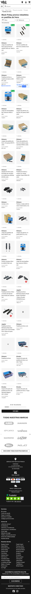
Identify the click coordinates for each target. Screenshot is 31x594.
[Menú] (2, 6)
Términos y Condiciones (7, 527)
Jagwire (18, 290)
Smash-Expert (20, 551)
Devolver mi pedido (6, 517)
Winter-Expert (19, 566)
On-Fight (3, 568)
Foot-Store (4, 553)
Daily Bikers (4, 546)
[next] (30, 434)
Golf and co (4, 557)
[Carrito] (29, 2)
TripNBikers (19, 564)
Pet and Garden (20, 548)
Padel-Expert (19, 544)
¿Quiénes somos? (6, 524)
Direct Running (5, 548)
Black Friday (8, 10)
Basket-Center (5, 544)
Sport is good (19, 557)
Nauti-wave (4, 566)
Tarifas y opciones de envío (8, 535)
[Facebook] (13, 591)
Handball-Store (5, 559)
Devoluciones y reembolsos (8, 529)
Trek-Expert (19, 560)
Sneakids (18, 555)
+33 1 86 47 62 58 (15, 468)
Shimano (4, 43)
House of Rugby (5, 560)
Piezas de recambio (17, 10)
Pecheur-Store (20, 546)
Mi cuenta (3, 511)
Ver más (15, 411)
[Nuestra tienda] (22, 2)
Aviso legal (4, 531)
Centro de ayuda (5, 513)
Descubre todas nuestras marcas (15, 451)
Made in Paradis (5, 564)
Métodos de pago (5, 533)
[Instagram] (17, 591)
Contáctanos (15, 463)
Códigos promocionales (7, 518)
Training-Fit (19, 559)
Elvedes (18, 356)
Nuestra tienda (5, 538)
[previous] (1, 434)
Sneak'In (18, 553)
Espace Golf (4, 551)
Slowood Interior (20, 549)
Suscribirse (15, 581)
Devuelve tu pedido (15, 492)
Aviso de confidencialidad (8, 536)
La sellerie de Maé (6, 562)
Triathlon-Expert (20, 562)
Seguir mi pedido (5, 515)
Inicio (3, 10)
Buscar (8, 6)
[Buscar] (5, 6)
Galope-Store (4, 555)
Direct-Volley (4, 549)
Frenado (26, 10)
